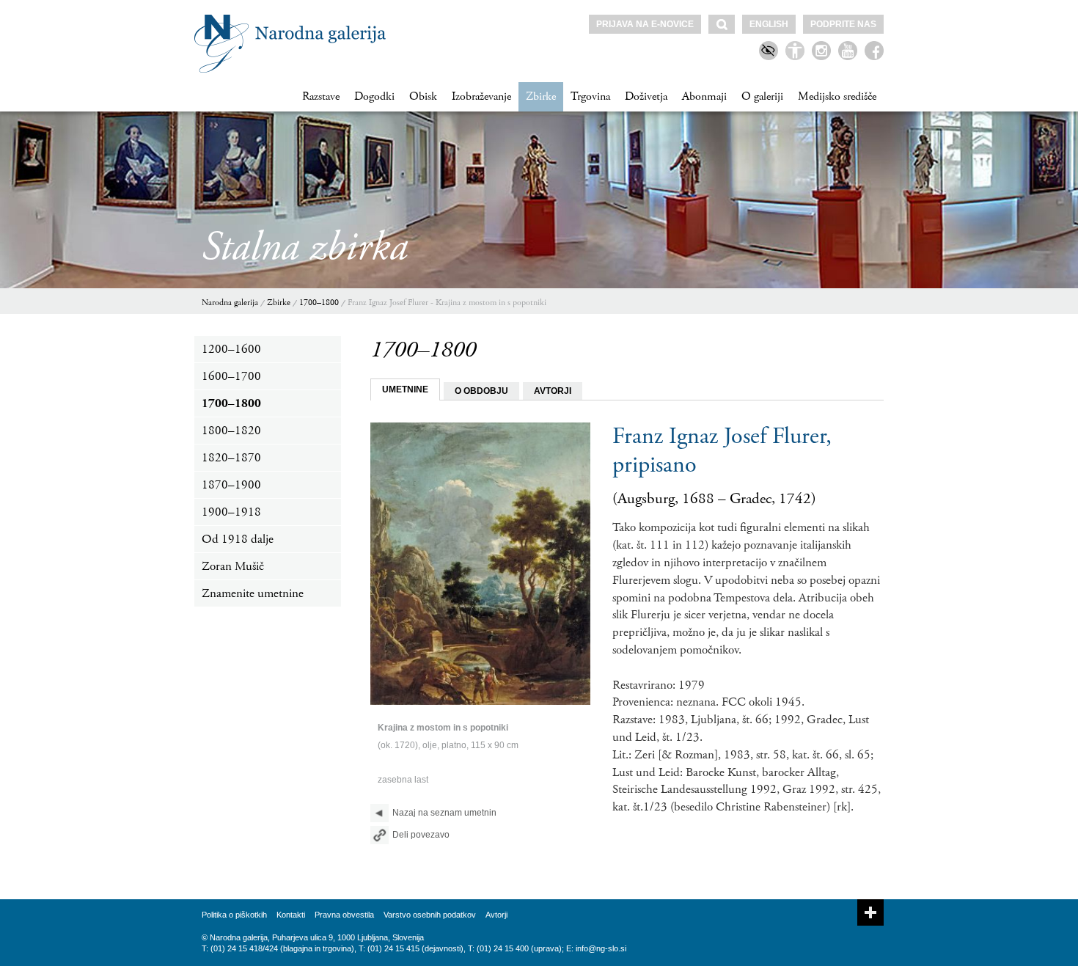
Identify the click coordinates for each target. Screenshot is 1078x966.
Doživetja (646, 96)
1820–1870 (231, 458)
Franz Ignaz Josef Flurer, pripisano (722, 450)
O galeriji (762, 96)
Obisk (423, 96)
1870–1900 (231, 485)
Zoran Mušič (233, 566)
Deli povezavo (421, 835)
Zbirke (541, 96)
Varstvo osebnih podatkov (430, 914)
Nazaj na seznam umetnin (444, 813)
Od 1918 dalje (238, 539)
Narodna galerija (230, 302)
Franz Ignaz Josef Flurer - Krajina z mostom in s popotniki (447, 302)
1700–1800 (319, 302)
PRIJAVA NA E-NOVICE (645, 24)
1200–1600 (231, 349)
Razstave (321, 96)
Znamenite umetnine (253, 593)
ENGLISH (768, 24)
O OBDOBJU (481, 391)
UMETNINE (405, 389)
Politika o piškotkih (234, 914)
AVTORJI (552, 391)
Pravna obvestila (344, 914)
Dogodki (374, 96)
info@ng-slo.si (601, 948)
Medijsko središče (837, 96)
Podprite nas (843, 24)
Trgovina (590, 96)
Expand (870, 912)
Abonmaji (704, 96)
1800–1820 (231, 430)
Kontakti (290, 914)
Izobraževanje (481, 96)
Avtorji (496, 914)
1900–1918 (231, 512)
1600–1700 (231, 376)
